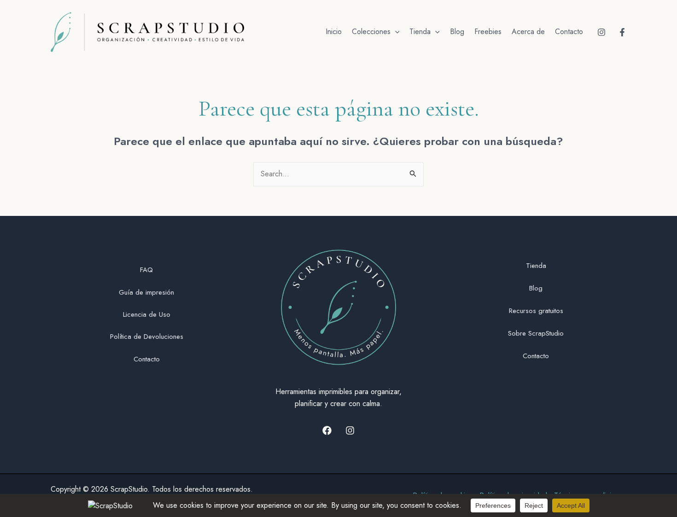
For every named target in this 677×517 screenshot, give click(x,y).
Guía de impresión (146, 292)
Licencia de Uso (146, 314)
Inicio (334, 31)
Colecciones (371, 31)
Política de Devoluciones (146, 336)
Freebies (488, 31)
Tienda (420, 31)
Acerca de (528, 31)
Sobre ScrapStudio (536, 333)
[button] (395, 32)
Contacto (569, 31)
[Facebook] (622, 32)
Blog (457, 31)
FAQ (146, 270)
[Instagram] (601, 32)
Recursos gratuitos (536, 311)
